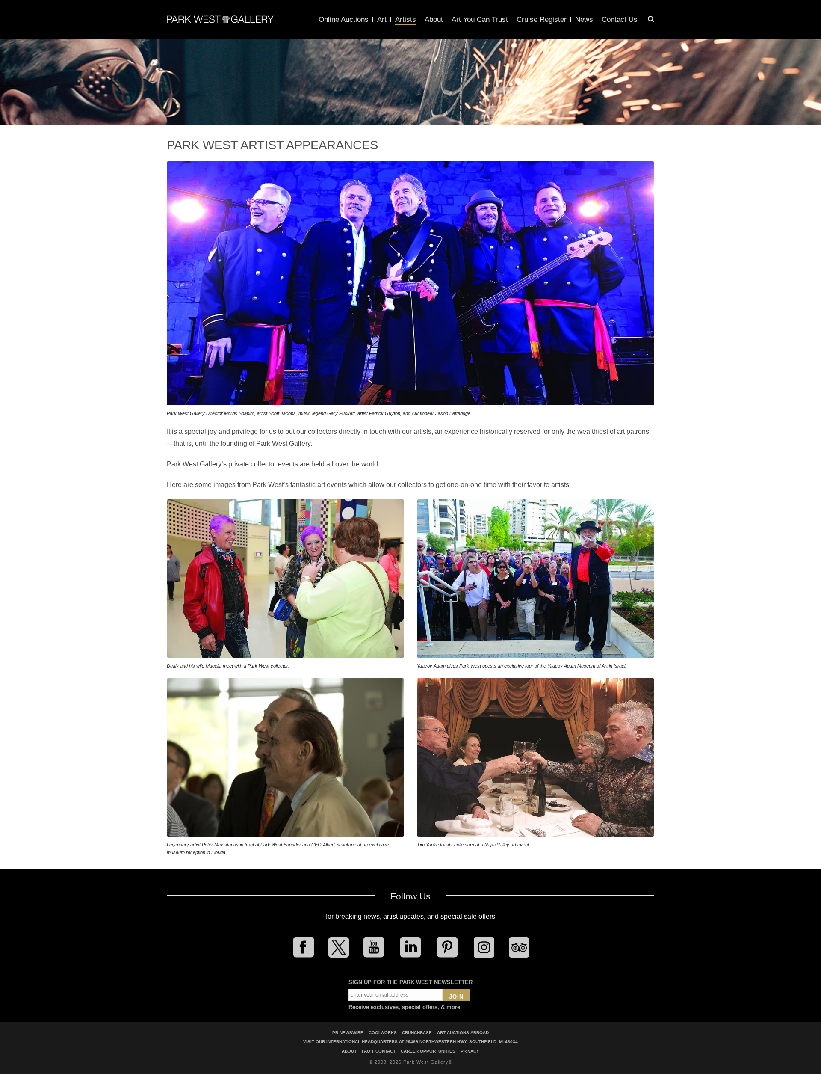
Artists (405, 19)
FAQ (366, 1051)
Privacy (470, 1051)
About (434, 19)
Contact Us (620, 19)
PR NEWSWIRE (347, 1032)
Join (456, 997)
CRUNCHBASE (417, 1032)
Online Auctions (344, 19)
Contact (385, 1051)
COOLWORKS (383, 1032)
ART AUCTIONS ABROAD (463, 1032)
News (584, 19)
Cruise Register (542, 19)
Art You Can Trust (480, 19)
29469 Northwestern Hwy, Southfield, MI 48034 (461, 1041)
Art (382, 19)
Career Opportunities (428, 1051)
